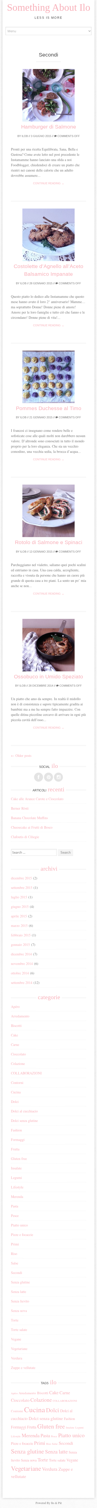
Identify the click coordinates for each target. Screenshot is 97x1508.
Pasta (14, 1206)
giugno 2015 (20, 906)
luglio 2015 (19, 897)
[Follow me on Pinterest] (48, 777)
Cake (14, 1035)
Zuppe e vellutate (23, 1367)
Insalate (16, 1168)
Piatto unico (19, 1225)
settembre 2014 (21, 982)
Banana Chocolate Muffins (29, 817)
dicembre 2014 (21, 954)
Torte (14, 1320)
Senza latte (18, 1291)
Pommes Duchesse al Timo (48, 408)
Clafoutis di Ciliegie (25, 836)
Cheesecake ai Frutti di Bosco (31, 827)
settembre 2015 (21, 887)
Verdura (16, 1358)
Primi (15, 1244)
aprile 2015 (19, 916)
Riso (14, 1253)
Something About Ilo (48, 7)
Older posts (21, 755)
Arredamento (20, 1016)
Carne (15, 1044)
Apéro (15, 1006)
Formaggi (18, 1139)
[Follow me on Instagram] (58, 777)
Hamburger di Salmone (48, 127)
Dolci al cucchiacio (24, 1111)
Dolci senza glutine (24, 1120)
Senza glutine (20, 1282)
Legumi (16, 1177)
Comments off (68, 136)
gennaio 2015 (20, 944)
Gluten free (19, 1158)
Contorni (17, 1082)
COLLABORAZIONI (26, 1073)
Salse (14, 1263)
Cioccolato (18, 1054)
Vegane (16, 1339)
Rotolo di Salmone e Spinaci (48, 542)
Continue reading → (48, 183)
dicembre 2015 (21, 878)
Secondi (16, 1272)
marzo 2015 (19, 925)
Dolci (15, 1101)
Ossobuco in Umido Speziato (48, 676)
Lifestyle (17, 1187)
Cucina (16, 1092)
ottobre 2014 (20, 973)
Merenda (17, 1196)
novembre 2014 (22, 963)
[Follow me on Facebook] (38, 777)
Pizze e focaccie (22, 1234)
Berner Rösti (20, 808)
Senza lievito (20, 1301)
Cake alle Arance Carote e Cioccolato (37, 798)
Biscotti (16, 1025)
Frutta (15, 1149)
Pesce (15, 1215)
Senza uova (19, 1310)
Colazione (18, 1063)
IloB (25, 136)
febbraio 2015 (21, 935)
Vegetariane (19, 1348)
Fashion (16, 1130)
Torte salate (19, 1329)
